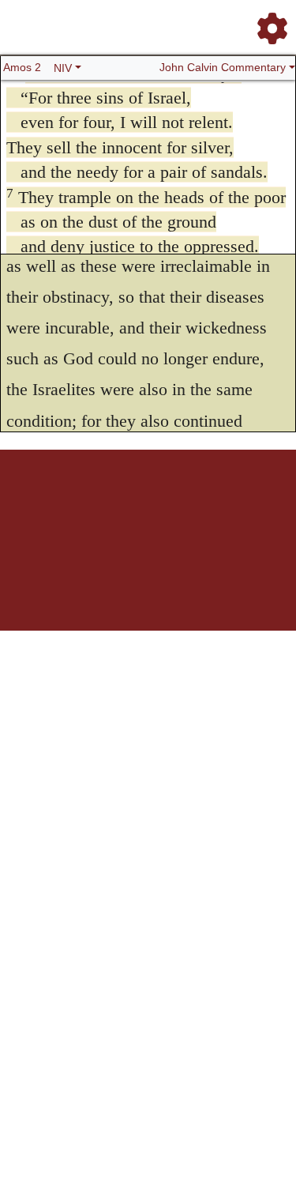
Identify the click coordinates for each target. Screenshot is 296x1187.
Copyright (208, 504)
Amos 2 (22, 67)
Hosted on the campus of (69, 584)
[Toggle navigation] (267, 22)
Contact (136, 513)
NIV (63, 68)
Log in (43, 504)
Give (166, 513)
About (173, 504)
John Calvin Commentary (222, 67)
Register (77, 504)
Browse (112, 504)
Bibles (144, 504)
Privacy (246, 504)
